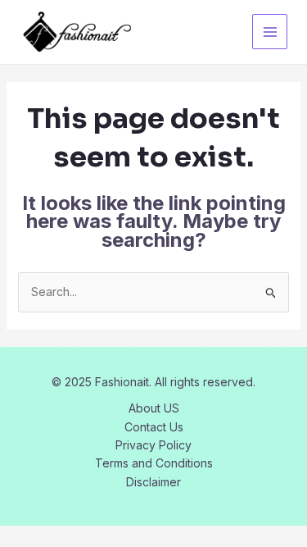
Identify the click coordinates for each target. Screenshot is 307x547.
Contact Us (153, 427)
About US (154, 408)
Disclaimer (153, 482)
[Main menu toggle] (269, 31)
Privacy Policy (153, 445)
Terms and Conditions (154, 463)
